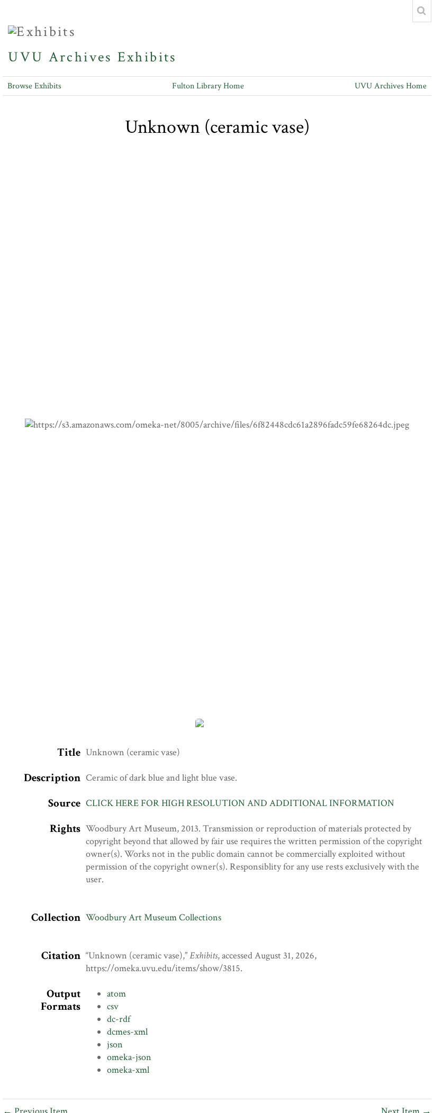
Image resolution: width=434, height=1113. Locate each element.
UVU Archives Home (391, 86)
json (115, 1044)
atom (116, 994)
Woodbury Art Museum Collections (153, 917)
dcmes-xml (127, 1032)
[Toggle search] (421, 11)
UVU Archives (60, 57)
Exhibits (147, 57)
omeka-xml (128, 1070)
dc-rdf (118, 1019)
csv (113, 1006)
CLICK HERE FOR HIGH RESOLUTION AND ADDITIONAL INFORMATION (240, 803)
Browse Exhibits (34, 86)
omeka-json (129, 1057)
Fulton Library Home (208, 86)
